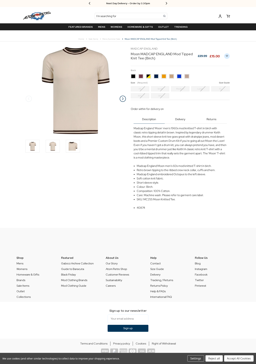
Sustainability (114, 280)
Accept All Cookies (239, 358)
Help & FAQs (158, 291)
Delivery (180, 119)
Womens (22, 269)
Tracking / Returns (161, 280)
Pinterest (200, 286)
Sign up (128, 328)
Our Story (112, 263)
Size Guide (157, 269)
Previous (28, 98)
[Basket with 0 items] (228, 16)
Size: (180, 82)
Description (149, 119)
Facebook (201, 274)
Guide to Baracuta (72, 269)
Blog (198, 263)
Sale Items (23, 286)
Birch (133, 70)
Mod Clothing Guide (73, 286)
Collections (24, 297)
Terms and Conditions (93, 343)
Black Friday (68, 274)
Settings (195, 358)
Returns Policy (159, 286)
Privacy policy (121, 343)
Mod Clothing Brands (74, 280)
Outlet (21, 291)
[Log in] (220, 17)
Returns (211, 119)
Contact (155, 263)
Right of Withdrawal (164, 343)
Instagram (201, 269)
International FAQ (161, 297)
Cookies (141, 343)
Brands (21, 280)
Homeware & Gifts (28, 274)
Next (122, 98)
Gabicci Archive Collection (77, 263)
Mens (20, 263)
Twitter (199, 280)
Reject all (214, 358)
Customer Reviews (117, 274)
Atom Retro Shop (116, 269)
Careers (111, 286)
